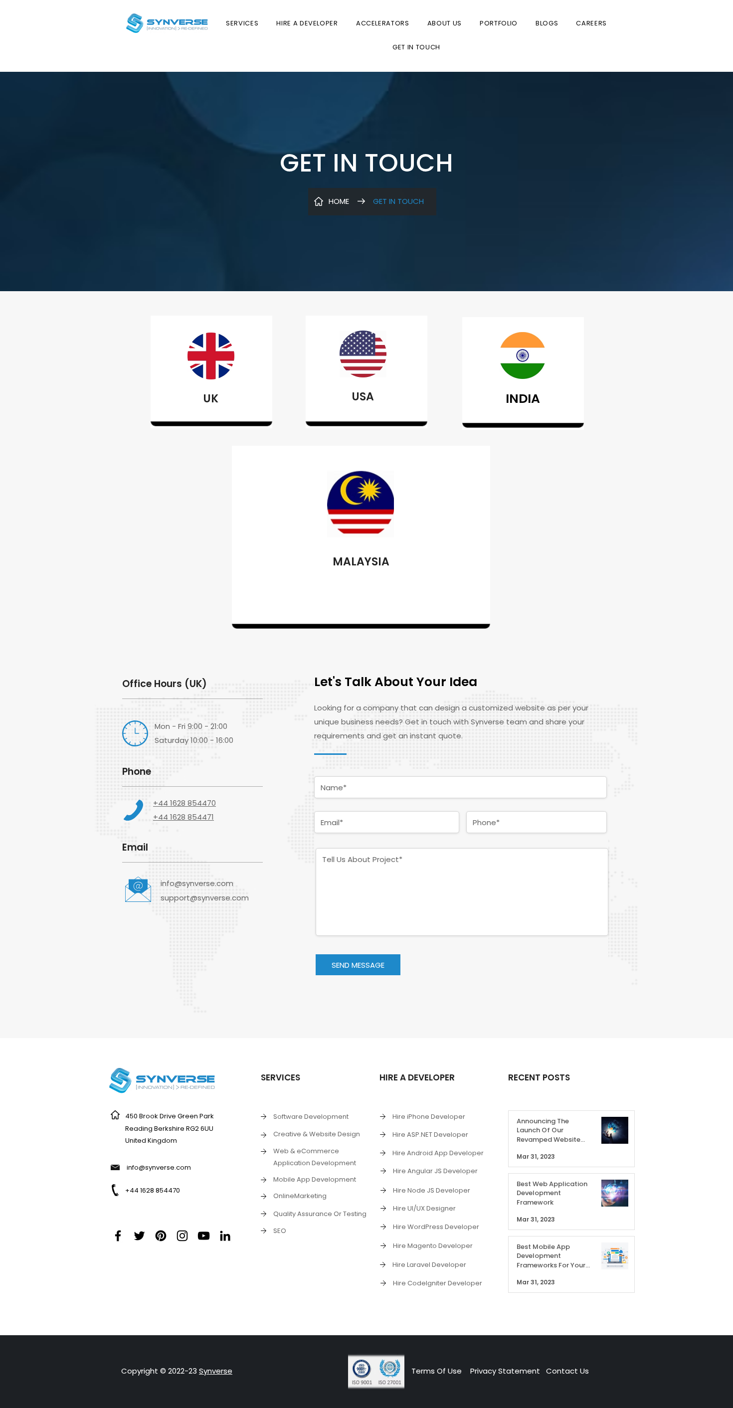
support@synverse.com (205, 897)
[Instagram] (182, 1236)
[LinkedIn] (225, 1236)
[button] (242, 23)
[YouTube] (203, 1236)
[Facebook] (118, 1236)
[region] (211, 372)
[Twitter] (139, 1236)
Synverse (215, 1371)
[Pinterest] (161, 1236)
